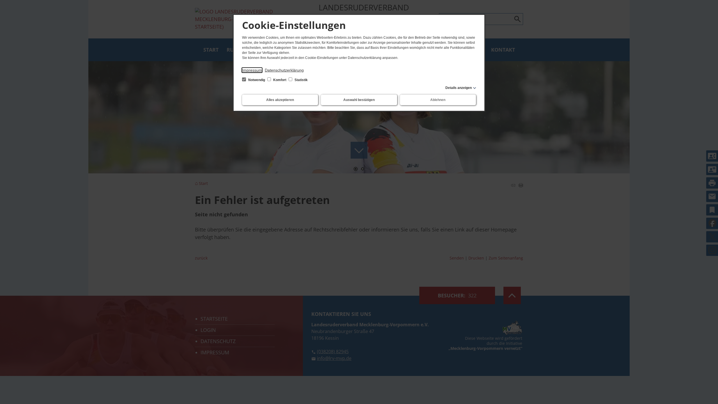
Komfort (279, 80)
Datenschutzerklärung (284, 70)
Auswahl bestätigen (359, 100)
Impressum (252, 70)
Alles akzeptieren (280, 100)
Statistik (301, 80)
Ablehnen (437, 100)
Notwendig (256, 80)
